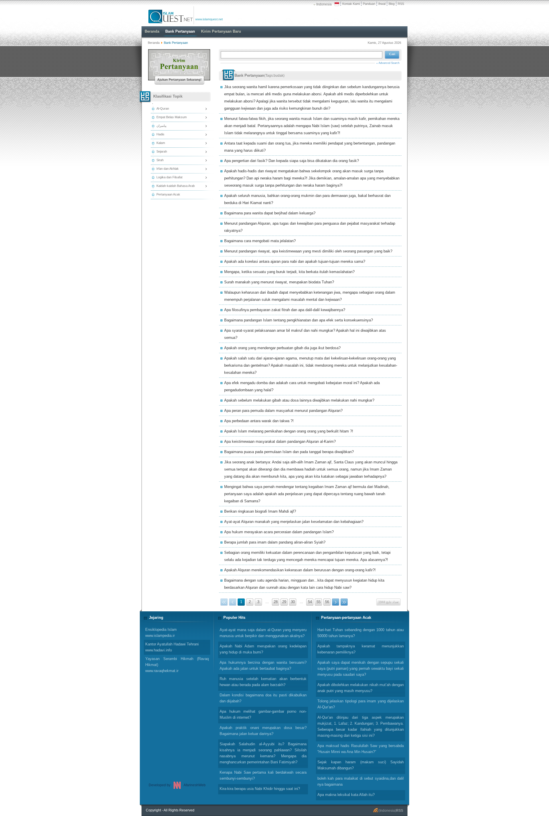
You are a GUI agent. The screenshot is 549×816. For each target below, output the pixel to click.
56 (327, 602)
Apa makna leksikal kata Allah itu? (346, 795)
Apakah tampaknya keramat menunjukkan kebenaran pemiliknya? (360, 649)
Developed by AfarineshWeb (177, 785)
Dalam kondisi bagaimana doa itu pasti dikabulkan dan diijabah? (263, 698)
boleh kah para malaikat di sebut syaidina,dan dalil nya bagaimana (360, 781)
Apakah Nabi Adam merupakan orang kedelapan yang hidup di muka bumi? (263, 649)
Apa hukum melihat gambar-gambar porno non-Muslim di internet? (263, 714)
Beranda (154, 42)
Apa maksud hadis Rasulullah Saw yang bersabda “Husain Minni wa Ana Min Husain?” (360, 749)
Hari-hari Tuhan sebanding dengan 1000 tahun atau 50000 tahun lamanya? (360, 633)
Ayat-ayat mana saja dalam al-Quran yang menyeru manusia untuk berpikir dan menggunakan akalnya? (263, 633)
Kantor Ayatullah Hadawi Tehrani (172, 647)
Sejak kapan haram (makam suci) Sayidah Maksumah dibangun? (360, 765)
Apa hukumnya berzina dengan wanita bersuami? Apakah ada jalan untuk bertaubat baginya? (263, 665)
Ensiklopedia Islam (161, 632)
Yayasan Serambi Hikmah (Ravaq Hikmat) (177, 665)
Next (335, 602)
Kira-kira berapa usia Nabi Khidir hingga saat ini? (260, 789)
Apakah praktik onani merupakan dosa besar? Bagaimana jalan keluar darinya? (263, 731)
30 (293, 602)
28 (276, 602)
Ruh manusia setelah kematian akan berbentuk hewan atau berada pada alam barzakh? (263, 682)
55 (319, 602)
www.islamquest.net (209, 19)
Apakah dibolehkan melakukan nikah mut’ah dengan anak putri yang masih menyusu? (360, 688)
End (344, 602)
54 (310, 602)
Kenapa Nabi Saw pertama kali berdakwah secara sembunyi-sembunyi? (263, 775)
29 (284, 602)
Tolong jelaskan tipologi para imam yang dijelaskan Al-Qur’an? (360, 704)
